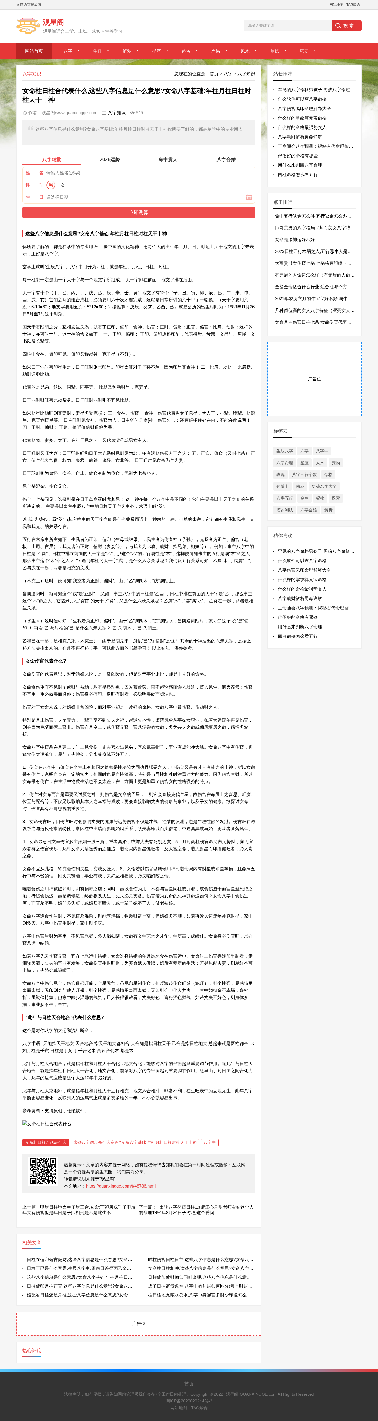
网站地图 (336, 5)
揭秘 (320, 498)
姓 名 (34, 172)
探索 (336, 498)
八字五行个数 (304, 474)
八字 (67, 50)
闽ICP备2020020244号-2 (189, 1401)
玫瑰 (280, 474)
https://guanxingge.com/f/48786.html (121, 1185)
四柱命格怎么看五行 (298, 174)
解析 (328, 510)
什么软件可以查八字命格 (302, 99)
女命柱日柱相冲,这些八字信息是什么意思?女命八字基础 (201, 1268)
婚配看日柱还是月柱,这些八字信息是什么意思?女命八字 (80, 1294)
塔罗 (304, 50)
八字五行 (284, 498)
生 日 (34, 197)
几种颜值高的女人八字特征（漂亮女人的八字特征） (326, 310)
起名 (186, 50)
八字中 (209, 1142)
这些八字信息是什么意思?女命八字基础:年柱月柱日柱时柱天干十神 (135, 1142)
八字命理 (284, 462)
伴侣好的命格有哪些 (298, 155)
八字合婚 (308, 510)
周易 (215, 50)
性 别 (34, 184)
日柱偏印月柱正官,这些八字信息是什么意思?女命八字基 (80, 1285)
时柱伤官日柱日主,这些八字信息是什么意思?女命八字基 (201, 1259)
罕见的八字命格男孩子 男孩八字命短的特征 (320, 89)
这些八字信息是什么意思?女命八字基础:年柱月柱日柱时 (80, 1277)
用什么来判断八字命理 (300, 165)
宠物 (336, 462)
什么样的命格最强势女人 (302, 127)
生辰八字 (284, 451)
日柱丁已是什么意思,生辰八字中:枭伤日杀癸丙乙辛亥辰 (80, 1268)
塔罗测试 (284, 510)
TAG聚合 (353, 5)
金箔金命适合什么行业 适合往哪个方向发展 (317, 286)
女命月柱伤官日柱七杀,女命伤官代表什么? (316, 322)
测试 (274, 50)
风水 (245, 50)
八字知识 (246, 73)
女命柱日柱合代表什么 (45, 1142)
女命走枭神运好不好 (295, 239)
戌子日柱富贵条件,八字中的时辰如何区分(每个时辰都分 (201, 1285)
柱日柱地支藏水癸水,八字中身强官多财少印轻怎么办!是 (201, 1294)
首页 (214, 73)
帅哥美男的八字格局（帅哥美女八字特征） (317, 227)
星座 (156, 50)
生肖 (97, 50)
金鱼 (304, 498)
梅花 (300, 486)
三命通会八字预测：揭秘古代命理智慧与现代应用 (326, 146)
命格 (328, 474)
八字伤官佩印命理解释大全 (304, 108)
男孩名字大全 (324, 486)
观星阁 (232, 1394)
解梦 (127, 50)
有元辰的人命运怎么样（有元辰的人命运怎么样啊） (326, 274)
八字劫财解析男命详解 (300, 136)
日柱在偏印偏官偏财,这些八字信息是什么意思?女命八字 (80, 1259)
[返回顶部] (366, 1273)
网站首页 (34, 50)
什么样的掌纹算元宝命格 (302, 117)
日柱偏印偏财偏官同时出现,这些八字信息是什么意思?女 (201, 1277)
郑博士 (282, 486)
